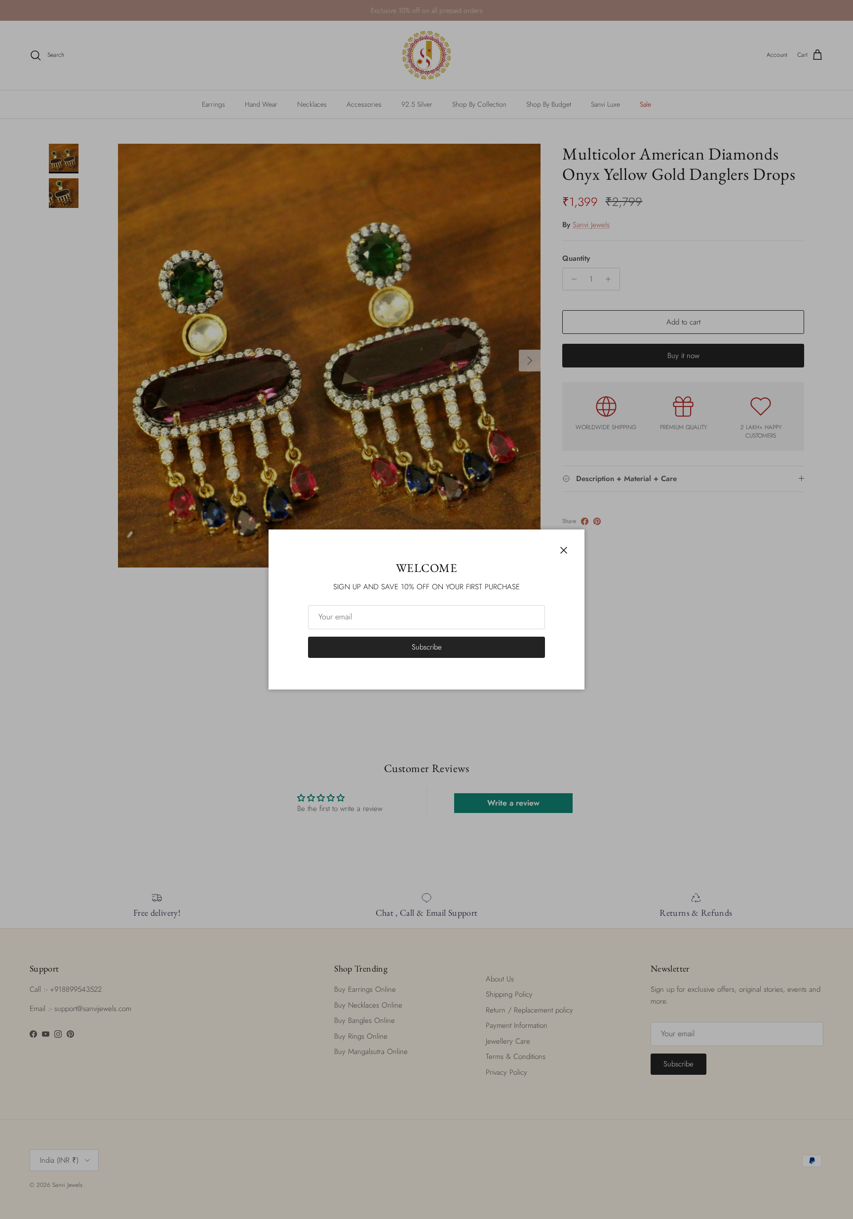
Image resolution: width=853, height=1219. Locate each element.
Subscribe (427, 647)
